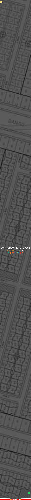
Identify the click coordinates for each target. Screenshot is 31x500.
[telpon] (13, 253)
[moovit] (22, 253)
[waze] (10, 253)
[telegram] (18, 253)
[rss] (12, 253)
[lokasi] (9, 253)
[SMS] (15, 253)
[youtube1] (20, 253)
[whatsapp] (17, 253)
